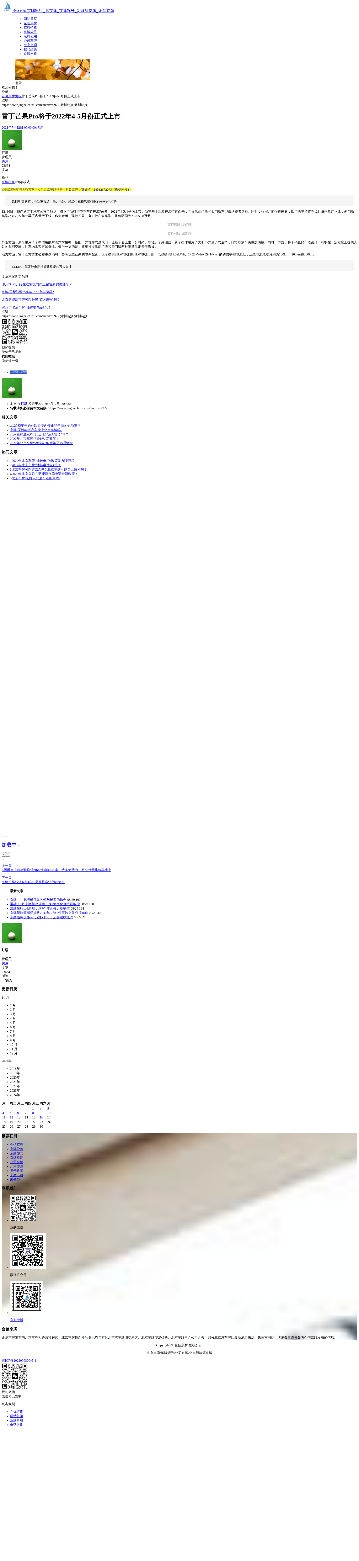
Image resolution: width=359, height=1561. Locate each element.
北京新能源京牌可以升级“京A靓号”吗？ (31, 299)
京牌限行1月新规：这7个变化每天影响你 (40, 908)
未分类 (15, 1179)
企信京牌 (30, 23)
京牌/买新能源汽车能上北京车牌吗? (28, 292)
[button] (3, 859)
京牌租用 (30, 36)
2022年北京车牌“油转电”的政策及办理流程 (41, 443)
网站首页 (30, 19)
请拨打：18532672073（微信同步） (106, 189)
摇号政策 (30, 49)
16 (41, 1117)
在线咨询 (16, 1411)
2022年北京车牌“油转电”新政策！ (26, 307)
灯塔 (24, 404)
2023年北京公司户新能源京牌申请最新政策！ (45, 474)
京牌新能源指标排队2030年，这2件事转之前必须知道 (49, 913)
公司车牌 (30, 40)
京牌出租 (30, 53)
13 (19, 1117)
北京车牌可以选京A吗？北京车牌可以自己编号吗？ (49, 469)
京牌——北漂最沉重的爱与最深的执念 (38, 899)
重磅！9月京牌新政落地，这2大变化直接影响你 (45, 904)
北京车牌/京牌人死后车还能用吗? (36, 478)
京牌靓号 (30, 32)
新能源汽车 (18, 372)
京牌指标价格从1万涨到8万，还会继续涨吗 (41, 917)
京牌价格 (30, 27)
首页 (5, 96)
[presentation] (3, 836)
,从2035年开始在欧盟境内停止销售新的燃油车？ (37, 284)
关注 (5, 161)
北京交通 (30, 45)
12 (11, 1117)
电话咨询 (16, 1425)
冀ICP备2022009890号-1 (19, 1360)
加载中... (11, 844)
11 (3, 1117)
